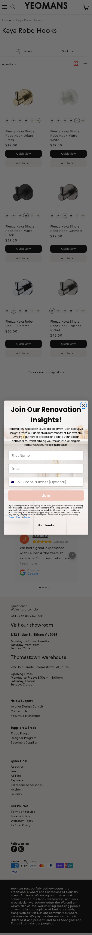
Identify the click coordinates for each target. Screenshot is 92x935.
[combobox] (15, 481)
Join (46, 495)
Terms (27, 517)
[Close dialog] (83, 405)
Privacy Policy (15, 517)
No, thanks (46, 525)
